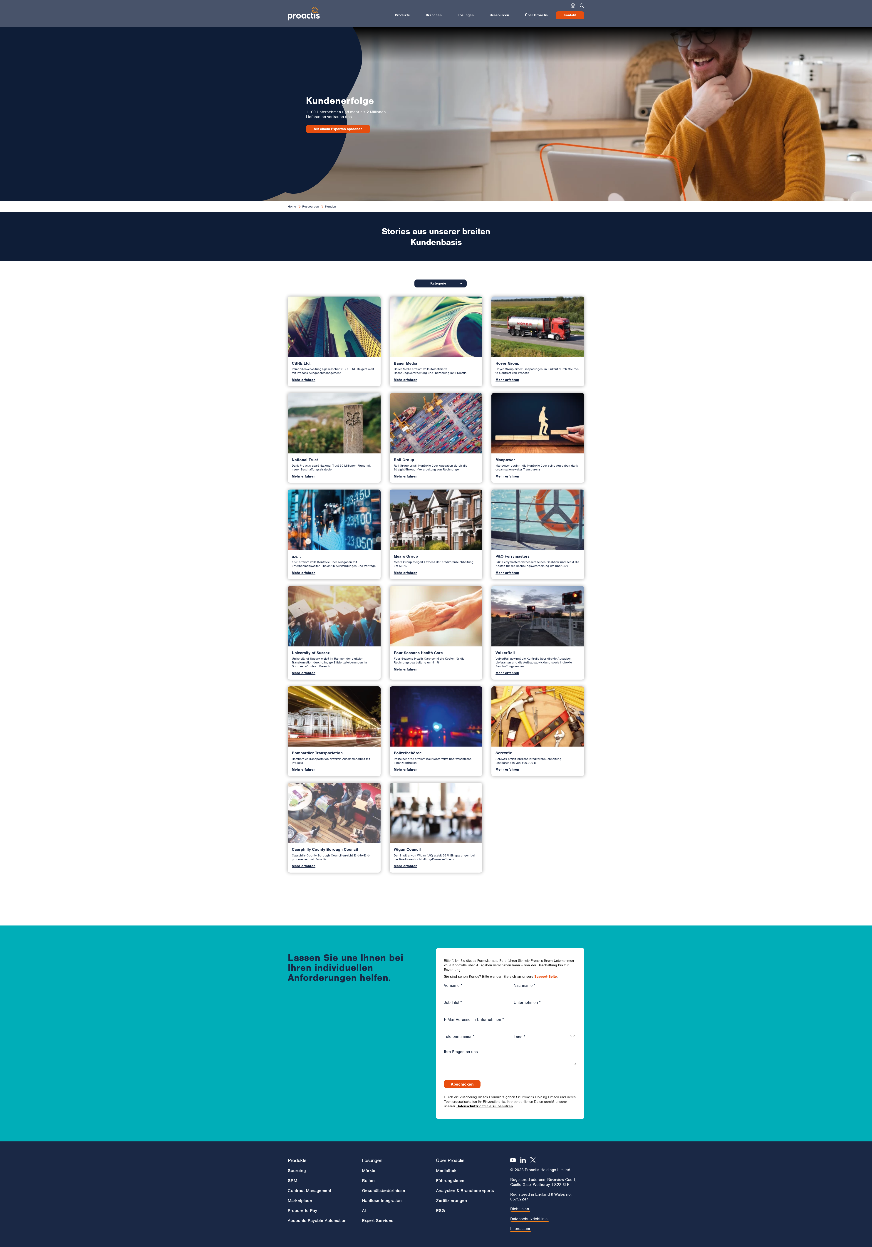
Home (292, 206)
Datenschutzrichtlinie (529, 1219)
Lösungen (466, 15)
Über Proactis (536, 15)
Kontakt (570, 15)
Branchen (434, 15)
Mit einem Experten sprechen (338, 129)
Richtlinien (519, 1209)
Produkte (402, 15)
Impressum (520, 1228)
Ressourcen (499, 15)
